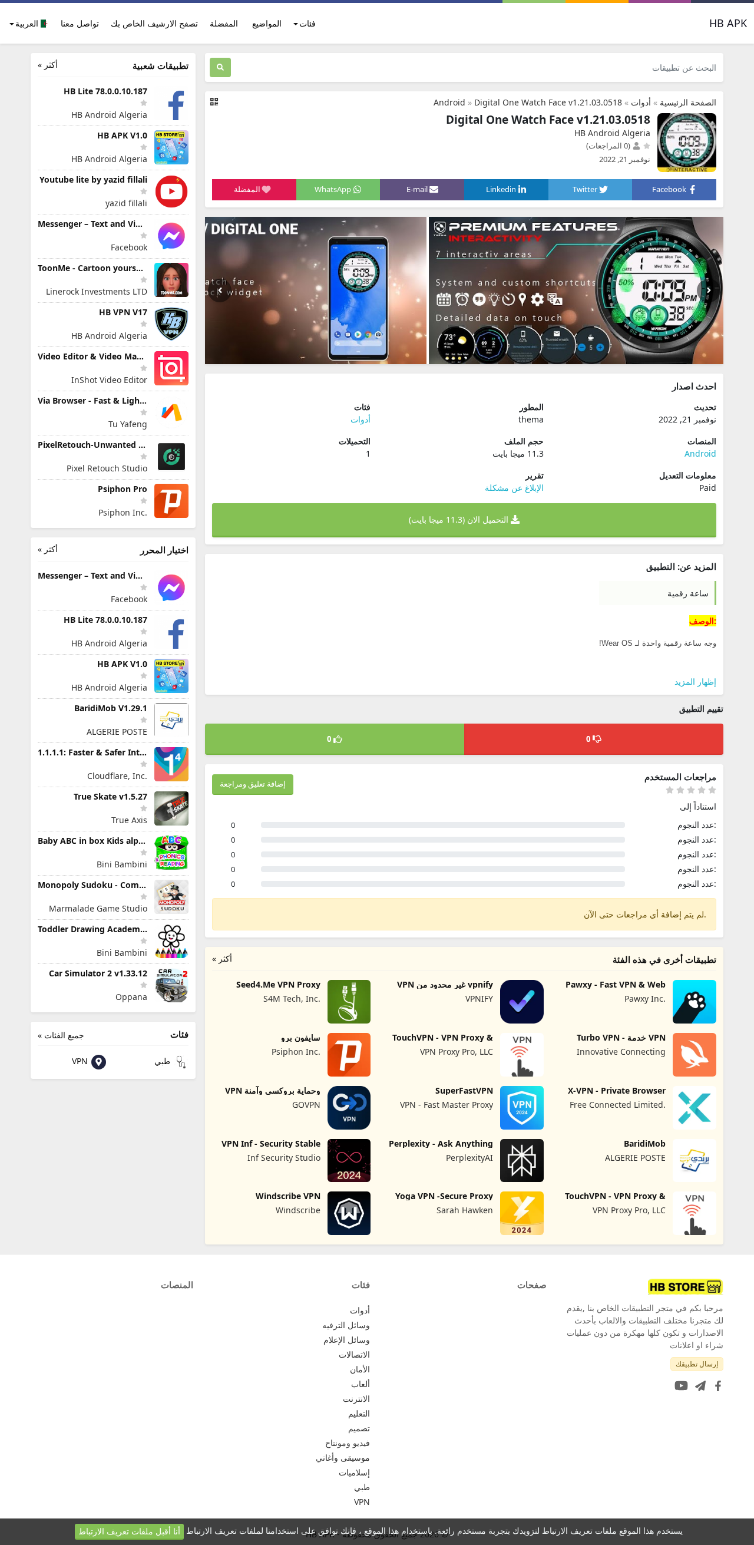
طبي (163, 1061)
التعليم (359, 1413)
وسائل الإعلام (346, 1339)
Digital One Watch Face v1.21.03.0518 (548, 102)
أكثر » (222, 958)
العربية (28, 23)
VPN (81, 1061)
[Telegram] (698, 1382)
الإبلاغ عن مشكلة (514, 487)
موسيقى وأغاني (343, 1457)
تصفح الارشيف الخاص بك (154, 23)
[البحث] (220, 67)
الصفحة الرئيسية (688, 102)
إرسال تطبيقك (697, 1364)
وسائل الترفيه (346, 1325)
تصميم (359, 1428)
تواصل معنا (80, 23)
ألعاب (360, 1383)
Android (449, 102)
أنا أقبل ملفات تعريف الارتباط (129, 1531)
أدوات (641, 102)
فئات (307, 23)
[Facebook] (715, 1382)
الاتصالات (354, 1354)
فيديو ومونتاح (347, 1442)
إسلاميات (354, 1472)
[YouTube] (679, 1382)
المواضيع (267, 23)
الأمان (360, 1369)
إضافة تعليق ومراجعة (253, 783)
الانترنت (356, 1398)
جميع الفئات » (61, 1035)
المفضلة (224, 23)
